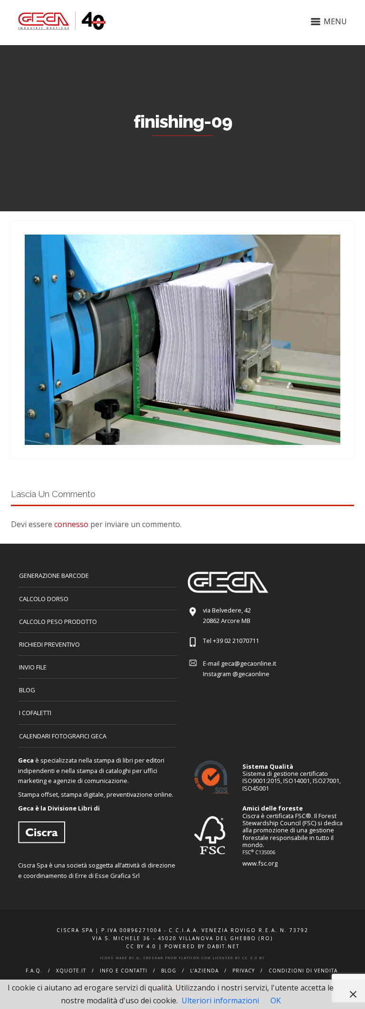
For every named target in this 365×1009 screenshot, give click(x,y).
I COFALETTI (35, 712)
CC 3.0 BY (253, 958)
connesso (71, 524)
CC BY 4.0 (141, 946)
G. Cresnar (149, 958)
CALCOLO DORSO (43, 598)
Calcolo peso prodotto (58, 621)
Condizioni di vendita (303, 970)
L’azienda (204, 970)
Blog (27, 690)
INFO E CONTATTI (123, 970)
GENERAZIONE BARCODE (54, 575)
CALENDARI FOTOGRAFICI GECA (62, 736)
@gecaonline (250, 674)
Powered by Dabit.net (202, 946)
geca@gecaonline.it (248, 663)
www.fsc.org (260, 863)
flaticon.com (195, 958)
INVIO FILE (33, 667)
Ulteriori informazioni (220, 1000)
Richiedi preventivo (49, 644)
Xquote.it (71, 970)
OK (275, 1000)
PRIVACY (243, 970)
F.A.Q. (34, 970)
